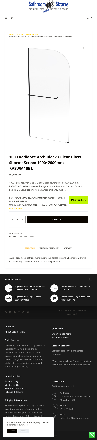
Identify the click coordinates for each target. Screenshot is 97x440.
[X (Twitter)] (10, 312)
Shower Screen (27, 236)
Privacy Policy (11, 381)
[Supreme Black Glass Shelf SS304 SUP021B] (54, 288)
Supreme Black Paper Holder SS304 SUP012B (28, 298)
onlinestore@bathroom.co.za (74, 418)
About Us (82, 311)
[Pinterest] (19, 312)
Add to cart (57, 219)
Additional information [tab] (49, 248)
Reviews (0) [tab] (68, 248)
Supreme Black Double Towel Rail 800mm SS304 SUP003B (30, 288)
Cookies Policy (12, 384)
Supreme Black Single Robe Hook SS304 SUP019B (75, 298)
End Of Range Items (61, 333)
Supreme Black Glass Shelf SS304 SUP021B (75, 288)
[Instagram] (15, 312)
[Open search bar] (88, 18)
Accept (12, 431)
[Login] (12, 18)
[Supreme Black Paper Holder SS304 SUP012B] (8, 298)
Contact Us (70, 311)
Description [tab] (30, 248)
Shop (60, 311)
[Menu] (6, 18)
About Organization (15, 331)
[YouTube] (23, 312)
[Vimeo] (28, 312)
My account (72, 314)
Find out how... (16, 208)
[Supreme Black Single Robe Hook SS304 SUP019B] (54, 298)
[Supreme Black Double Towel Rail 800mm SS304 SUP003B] (8, 288)
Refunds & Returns (14, 391)
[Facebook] (6, 312)
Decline (24, 431)
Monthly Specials (60, 337)
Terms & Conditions (15, 388)
